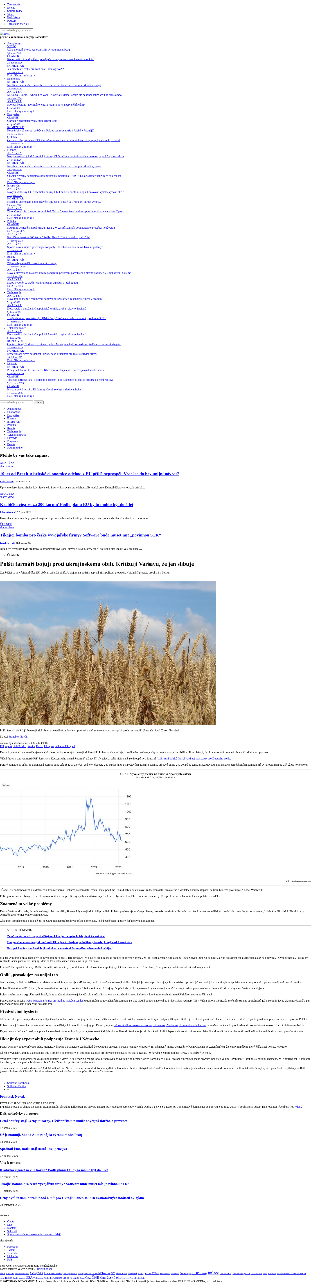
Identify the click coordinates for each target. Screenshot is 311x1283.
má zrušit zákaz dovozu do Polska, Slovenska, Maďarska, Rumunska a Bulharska (160, 1025)
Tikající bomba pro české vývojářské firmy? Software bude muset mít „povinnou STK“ (64, 1184)
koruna (265, 1274)
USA (29, 1277)
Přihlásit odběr (44, 1268)
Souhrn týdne (14, 10)
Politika (11, 221)
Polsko (22, 746)
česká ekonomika (120, 1277)
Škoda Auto (139, 1278)
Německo (296, 1273)
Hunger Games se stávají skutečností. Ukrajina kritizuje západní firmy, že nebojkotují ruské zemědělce (69, 942)
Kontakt (11, 1227)
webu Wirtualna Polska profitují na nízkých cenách (55, 1000)
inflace (213, 1273)
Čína (103, 1277)
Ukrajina (49, 746)
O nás (10, 1221)
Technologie (14, 292)
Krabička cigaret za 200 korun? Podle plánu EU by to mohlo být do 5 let (54, 1170)
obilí (15, 746)
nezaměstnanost (283, 1273)
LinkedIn (12, 1256)
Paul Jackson (6, 481)
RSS (9, 1259)
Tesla (15, 1278)
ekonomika (121, 1273)
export (8, 746)
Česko (82, 1278)
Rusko (39, 746)
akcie (2, 1273)
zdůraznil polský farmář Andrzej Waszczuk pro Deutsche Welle (194, 758)
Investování (13, 185)
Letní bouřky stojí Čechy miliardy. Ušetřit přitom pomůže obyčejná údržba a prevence (63, 1121)
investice (225, 1273)
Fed (182, 1273)
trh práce (22, 1278)
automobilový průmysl (61, 1273)
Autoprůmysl (14, 43)
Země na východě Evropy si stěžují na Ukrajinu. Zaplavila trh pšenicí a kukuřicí (56, 936)
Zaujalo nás (13, 4)
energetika (145, 1273)
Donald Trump (100, 1273)
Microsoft (272, 1274)
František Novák (18, 736)
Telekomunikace (16, 327)
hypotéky (203, 1273)
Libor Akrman (7, 512)
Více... (299, 1106)
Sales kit (12, 1231)
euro (157, 1274)
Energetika (13, 114)
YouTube (12, 1253)
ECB (113, 1273)
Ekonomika (13, 78)
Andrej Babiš (36, 1273)
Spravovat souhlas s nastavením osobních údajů (34, 1234)
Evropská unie (165, 1274)
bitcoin (74, 1273)
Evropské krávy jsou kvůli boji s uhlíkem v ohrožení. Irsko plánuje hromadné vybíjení (59, 948)
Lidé (9, 1224)
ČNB (95, 1277)
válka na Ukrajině (65, 746)
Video (10, 14)
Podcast (11, 20)
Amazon (10, 1273)
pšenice (31, 746)
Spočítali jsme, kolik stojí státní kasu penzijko (33, 1149)
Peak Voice (13, 17)
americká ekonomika (22, 1274)
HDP (195, 1273)
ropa (2, 1278)
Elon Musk (132, 1273)
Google (187, 1273)
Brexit (80, 1273)
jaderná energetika (241, 1273)
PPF (304, 1274)
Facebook (12, 1246)
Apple (47, 1273)
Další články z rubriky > (21, 75)
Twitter (11, 1249)
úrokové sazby (71, 1277)
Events (11, 7)
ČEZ (88, 1277)
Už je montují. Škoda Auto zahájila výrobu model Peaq (41, 1135)
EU (2, 746)
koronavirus (256, 1273)
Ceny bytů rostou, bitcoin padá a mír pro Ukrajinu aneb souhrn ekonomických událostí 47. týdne (72, 1198)
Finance (11, 149)
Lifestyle (12, 363)
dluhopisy (87, 1274)
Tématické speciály (18, 23)
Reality (11, 256)
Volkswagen (38, 1278)
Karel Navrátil (7, 543)
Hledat (38, 402)
